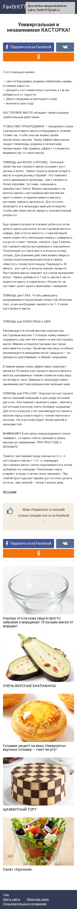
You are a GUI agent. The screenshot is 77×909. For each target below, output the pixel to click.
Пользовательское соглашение (24, 904)
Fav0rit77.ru (18, 7)
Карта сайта (11, 899)
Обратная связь (38, 899)
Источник (10, 492)
